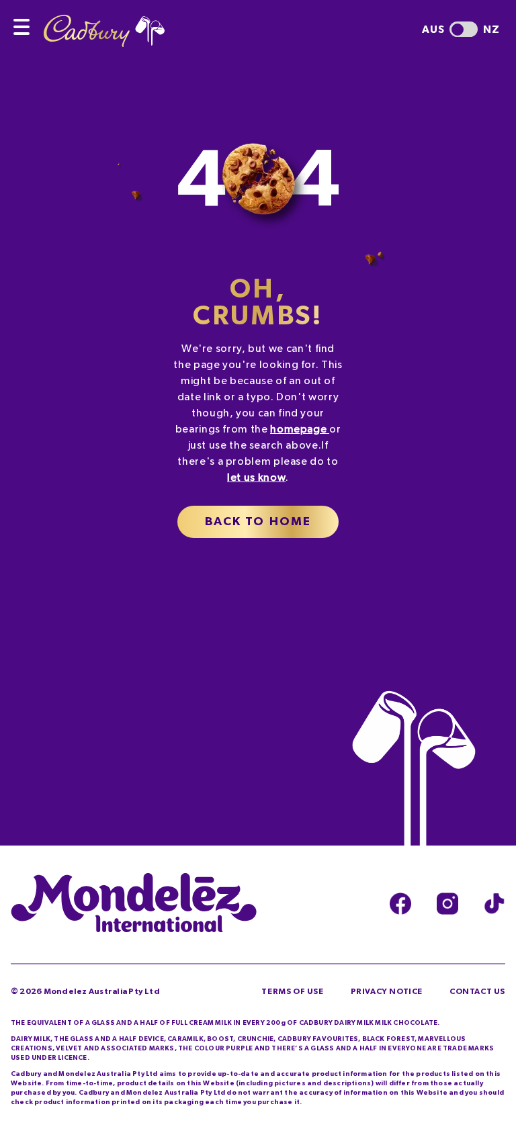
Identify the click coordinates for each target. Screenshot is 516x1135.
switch (463, 29)
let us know (256, 477)
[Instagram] (447, 904)
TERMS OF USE (292, 991)
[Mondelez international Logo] (134, 904)
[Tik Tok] (494, 904)
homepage (298, 429)
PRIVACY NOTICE (387, 991)
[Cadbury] (104, 23)
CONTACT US (477, 991)
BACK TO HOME (258, 522)
